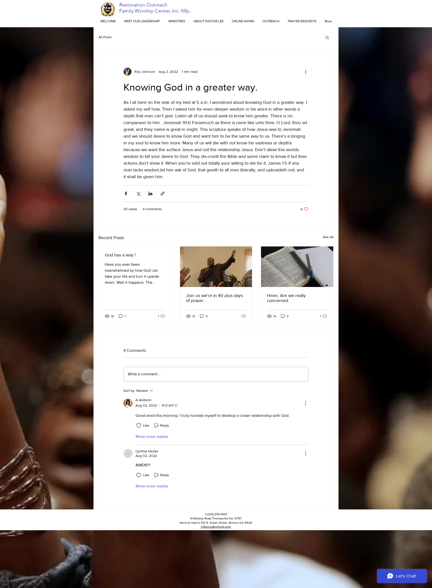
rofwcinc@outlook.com (216, 526)
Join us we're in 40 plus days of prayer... (214, 298)
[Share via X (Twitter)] (138, 193)
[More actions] (305, 72)
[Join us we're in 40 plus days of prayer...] (216, 266)
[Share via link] (162, 193)
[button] (327, 37)
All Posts (105, 37)
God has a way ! (120, 254)
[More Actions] (305, 403)
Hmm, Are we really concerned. (286, 298)
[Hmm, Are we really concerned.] (297, 266)
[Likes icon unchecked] (139, 426)
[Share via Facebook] (126, 193)
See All (328, 237)
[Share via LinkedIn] (150, 193)
